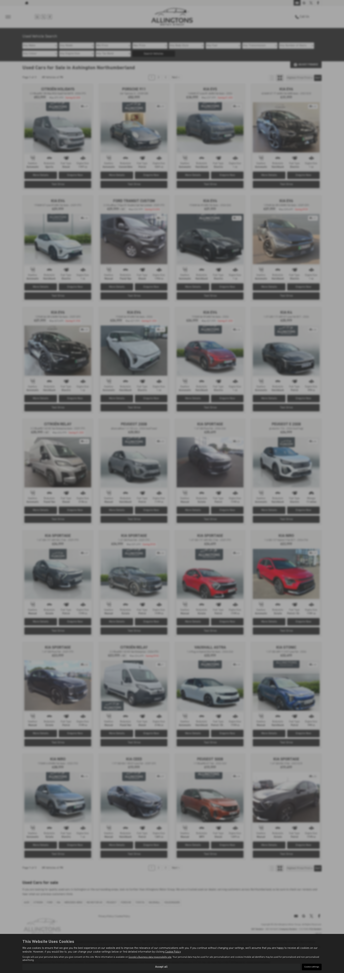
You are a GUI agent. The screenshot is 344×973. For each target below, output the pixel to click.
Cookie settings (311, 967)
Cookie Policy (173, 951)
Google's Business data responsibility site (149, 957)
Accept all (161, 966)
